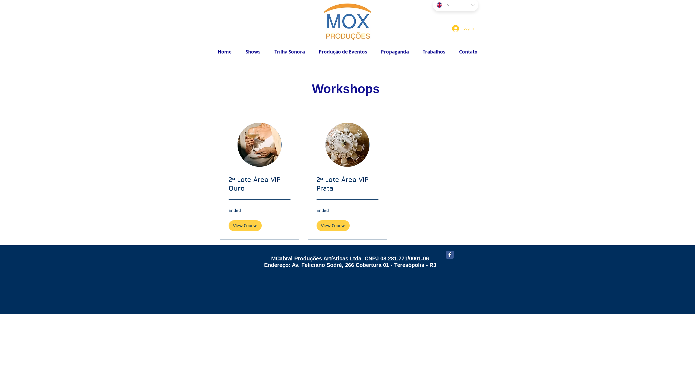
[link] (259, 184)
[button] (245, 225)
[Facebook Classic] (450, 255)
